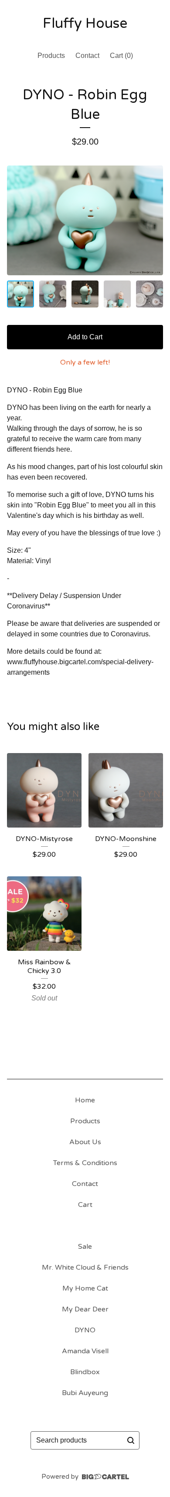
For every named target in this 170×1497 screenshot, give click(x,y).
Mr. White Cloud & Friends (85, 1267)
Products (51, 55)
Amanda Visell (85, 1351)
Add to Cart (85, 337)
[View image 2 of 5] (52, 294)
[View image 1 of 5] (20, 294)
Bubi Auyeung (85, 1393)
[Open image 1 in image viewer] (85, 220)
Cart (85, 1204)
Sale (85, 1246)
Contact (87, 55)
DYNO (85, 1330)
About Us (85, 1142)
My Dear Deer (85, 1309)
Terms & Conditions (85, 1163)
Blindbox (85, 1372)
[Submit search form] (131, 1440)
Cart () (121, 55)
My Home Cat (85, 1288)
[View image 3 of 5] (85, 294)
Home (85, 1100)
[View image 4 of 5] (117, 294)
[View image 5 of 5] (149, 294)
